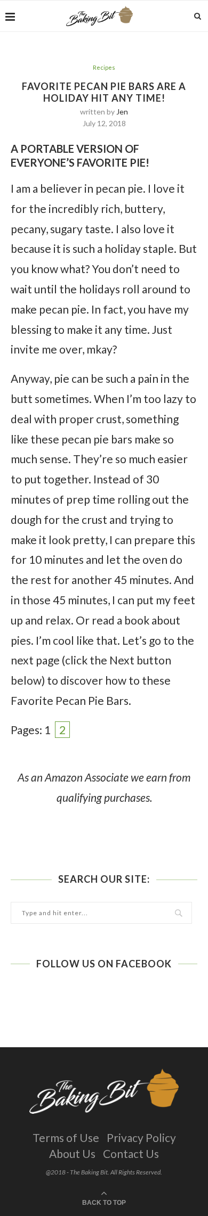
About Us (72, 1153)
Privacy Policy (141, 1137)
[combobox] (101, 913)
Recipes (104, 67)
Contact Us (131, 1153)
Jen (122, 111)
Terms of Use (66, 1137)
